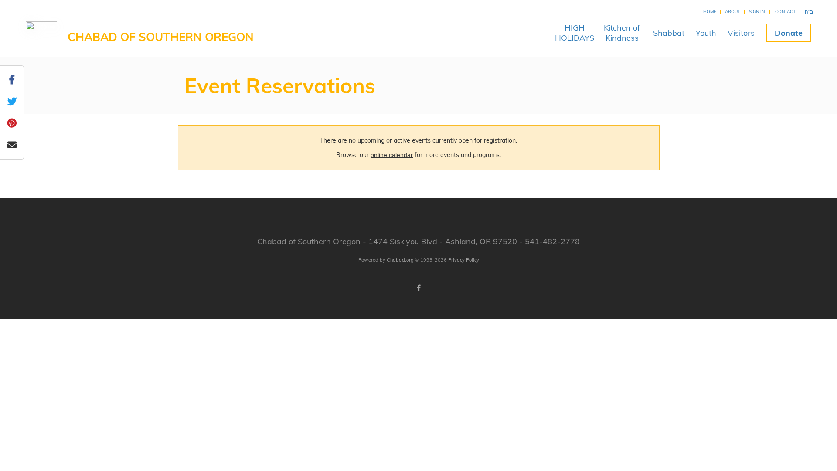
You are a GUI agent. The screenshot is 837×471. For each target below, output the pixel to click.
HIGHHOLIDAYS (574, 33)
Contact (785, 11)
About (732, 11)
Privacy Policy (463, 260)
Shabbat (668, 33)
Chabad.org (400, 260)
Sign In (757, 11)
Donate (789, 33)
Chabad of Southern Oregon (161, 37)
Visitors (741, 33)
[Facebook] (418, 288)
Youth (706, 33)
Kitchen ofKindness (622, 33)
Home (709, 11)
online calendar (392, 154)
